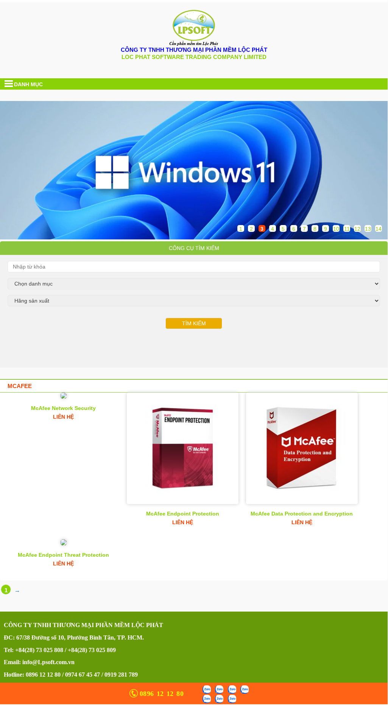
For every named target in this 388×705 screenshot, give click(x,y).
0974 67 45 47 (82, 674)
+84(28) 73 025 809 (92, 650)
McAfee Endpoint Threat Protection (63, 555)
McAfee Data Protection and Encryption (302, 514)
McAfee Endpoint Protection (182, 514)
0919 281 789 (121, 674)
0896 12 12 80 (43, 674)
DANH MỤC (28, 84)
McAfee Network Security (63, 408)
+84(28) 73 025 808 (39, 650)
